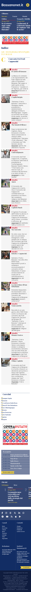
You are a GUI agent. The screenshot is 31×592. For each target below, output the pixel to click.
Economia (4, 528)
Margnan (4, 419)
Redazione (19, 528)
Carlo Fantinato (6, 415)
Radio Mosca (14, 461)
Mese (15, 485)
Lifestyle (4, 535)
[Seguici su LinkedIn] (19, 513)
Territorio (4, 533)
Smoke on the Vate (16, 466)
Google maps (5, 554)
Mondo (24, 16)
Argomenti (4, 538)
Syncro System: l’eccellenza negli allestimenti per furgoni (19, 455)
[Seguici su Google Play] (20, 517)
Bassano (4, 16)
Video (3, 536)
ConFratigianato (17, 152)
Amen (13, 182)
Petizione (4, 401)
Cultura (4, 529)
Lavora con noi (21, 531)
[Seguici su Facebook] (2, 513)
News (3, 526)
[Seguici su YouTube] (7, 517)
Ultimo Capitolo (17, 361)
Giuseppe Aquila (6, 398)
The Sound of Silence (18, 125)
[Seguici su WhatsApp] (23, 513)
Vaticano (4, 410)
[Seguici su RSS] (11, 517)
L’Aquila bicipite (17, 97)
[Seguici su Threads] (10, 513)
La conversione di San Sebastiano (19, 286)
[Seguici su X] (15, 513)
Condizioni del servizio (22, 589)
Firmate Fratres (17, 335)
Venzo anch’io (16, 306)
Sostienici (26, 567)
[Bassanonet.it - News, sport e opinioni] (15, 5)
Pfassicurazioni (15, 463)
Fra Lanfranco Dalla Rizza (9, 403)
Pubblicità (19, 529)
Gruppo (19, 526)
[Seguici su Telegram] (2, 517)
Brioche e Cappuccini (19, 254)
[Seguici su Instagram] (6, 513)
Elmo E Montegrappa (8, 408)
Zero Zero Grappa (16, 468)
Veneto (14, 16)
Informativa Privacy (11, 588)
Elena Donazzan (6, 412)
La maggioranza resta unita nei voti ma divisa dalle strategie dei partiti (15, 496)
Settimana (5, 485)
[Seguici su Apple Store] (15, 517)
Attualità (14, 70)
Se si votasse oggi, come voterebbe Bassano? (7, 26)
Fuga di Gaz (14, 458)
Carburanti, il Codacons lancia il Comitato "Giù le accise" (23, 26)
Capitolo (4, 417)
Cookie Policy (21, 588)
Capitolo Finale (16, 208)
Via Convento (16, 230)
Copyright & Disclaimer (9, 589)
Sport (3, 531)
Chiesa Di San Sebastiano (9, 405)
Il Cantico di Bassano (18, 71)
